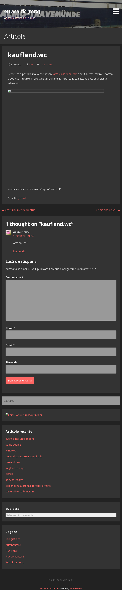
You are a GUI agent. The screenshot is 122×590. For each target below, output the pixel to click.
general (22, 198)
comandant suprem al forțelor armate (28, 485)
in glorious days (15, 468)
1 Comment (46, 64)
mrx (31, 64)
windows (11, 450)
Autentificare (13, 545)
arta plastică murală (65, 74)
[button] (117, 7)
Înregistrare (13, 539)
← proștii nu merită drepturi (18, 210)
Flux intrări (12, 550)
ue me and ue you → (108, 210)
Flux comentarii (15, 556)
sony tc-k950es (14, 480)
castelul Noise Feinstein (20, 491)
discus (9, 474)
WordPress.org (15, 562)
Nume (10, 328)
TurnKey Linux (76, 588)
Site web (11, 362)
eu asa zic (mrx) (22, 11)
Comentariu (14, 277)
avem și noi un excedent (20, 438)
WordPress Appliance (49, 588)
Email (10, 345)
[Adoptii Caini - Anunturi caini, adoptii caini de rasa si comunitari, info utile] (24, 415)
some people (13, 444)
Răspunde (19, 251)
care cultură (13, 462)
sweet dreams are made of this (24, 456)
